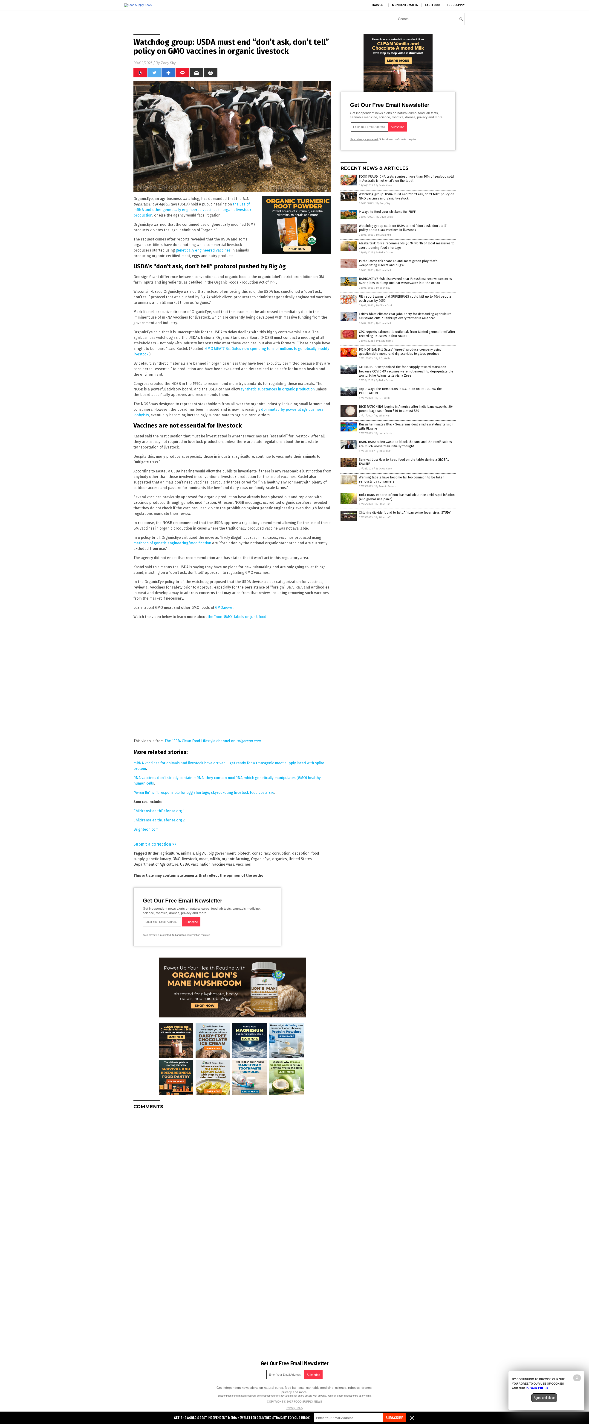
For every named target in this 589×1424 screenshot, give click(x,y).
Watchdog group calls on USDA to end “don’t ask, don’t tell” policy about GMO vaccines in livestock (403, 228)
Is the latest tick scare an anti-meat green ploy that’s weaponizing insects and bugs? (398, 263)
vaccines (243, 864)
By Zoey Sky (383, 203)
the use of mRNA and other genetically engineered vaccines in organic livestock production (192, 209)
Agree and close (544, 1398)
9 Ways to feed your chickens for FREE (387, 212)
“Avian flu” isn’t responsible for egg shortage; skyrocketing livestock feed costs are (203, 792)
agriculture (169, 853)
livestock (189, 859)
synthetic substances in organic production (278, 389)
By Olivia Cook (384, 185)
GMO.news (224, 607)
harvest (378, 5)
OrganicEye (260, 859)
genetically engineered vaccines (203, 250)
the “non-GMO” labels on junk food (237, 617)
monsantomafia (405, 5)
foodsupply (456, 5)
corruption (281, 853)
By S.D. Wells (382, 358)
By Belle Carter (384, 252)
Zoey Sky (168, 63)
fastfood (432, 5)
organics (279, 859)
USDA (184, 864)
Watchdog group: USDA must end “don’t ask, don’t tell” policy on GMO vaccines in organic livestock (406, 196)
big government (222, 853)
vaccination (201, 864)
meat (203, 859)
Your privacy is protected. (157, 935)
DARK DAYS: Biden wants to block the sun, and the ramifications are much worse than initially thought (405, 444)
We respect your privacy (271, 1395)
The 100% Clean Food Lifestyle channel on (213, 741)
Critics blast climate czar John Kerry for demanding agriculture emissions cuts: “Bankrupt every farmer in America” (405, 316)
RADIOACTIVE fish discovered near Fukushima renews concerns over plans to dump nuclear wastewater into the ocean (405, 281)
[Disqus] (232, 1170)
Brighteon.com (146, 829)
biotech (243, 853)
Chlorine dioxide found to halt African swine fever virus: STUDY (404, 513)
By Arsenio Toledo (385, 486)
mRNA (215, 859)
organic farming (235, 859)
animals (187, 853)
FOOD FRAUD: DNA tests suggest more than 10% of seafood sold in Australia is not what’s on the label (406, 179)
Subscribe (394, 1418)
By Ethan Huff (383, 234)
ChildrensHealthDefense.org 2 (159, 820)
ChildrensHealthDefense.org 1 (159, 811)
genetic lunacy (158, 859)
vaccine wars (223, 864)
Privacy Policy (294, 1408)
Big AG (201, 853)
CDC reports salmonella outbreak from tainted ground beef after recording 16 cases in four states (407, 334)
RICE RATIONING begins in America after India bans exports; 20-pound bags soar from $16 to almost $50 (406, 409)
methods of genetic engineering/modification (172, 543)
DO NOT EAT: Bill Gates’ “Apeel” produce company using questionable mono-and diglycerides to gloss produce (400, 352)
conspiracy (261, 853)
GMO (176, 859)
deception (300, 853)
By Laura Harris (384, 340)
